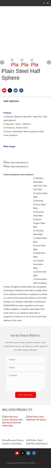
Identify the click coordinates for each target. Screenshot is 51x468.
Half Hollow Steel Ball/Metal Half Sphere (37, 442)
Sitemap (40, 463)
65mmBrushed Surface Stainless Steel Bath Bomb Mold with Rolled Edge (13, 442)
